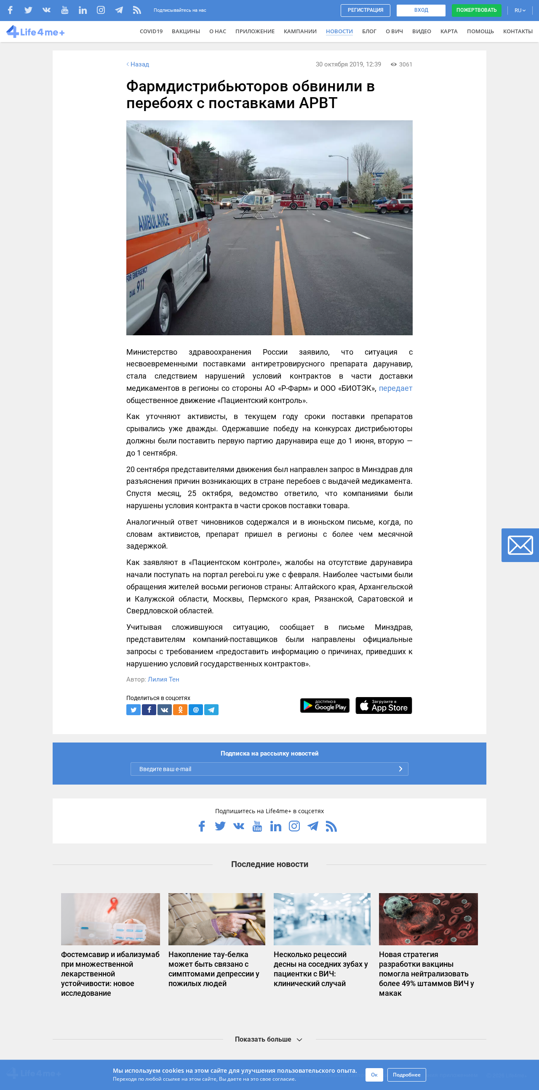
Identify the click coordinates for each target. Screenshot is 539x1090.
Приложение (255, 31)
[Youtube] (69, 11)
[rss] (137, 11)
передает (396, 388)
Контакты (518, 31)
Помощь (480, 31)
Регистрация (365, 10)
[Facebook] (14, 11)
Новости (339, 31)
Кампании (300, 31)
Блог (369, 31)
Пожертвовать (476, 10)
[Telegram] (123, 11)
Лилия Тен (163, 679)
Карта (449, 31)
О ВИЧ (394, 31)
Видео (421, 31)
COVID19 (151, 31)
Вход (421, 10)
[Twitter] (32, 11)
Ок (374, 1074)
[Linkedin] (87, 11)
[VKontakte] (51, 11)
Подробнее (407, 1074)
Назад (140, 64)
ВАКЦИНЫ (186, 31)
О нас (217, 31)
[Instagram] (105, 11)
